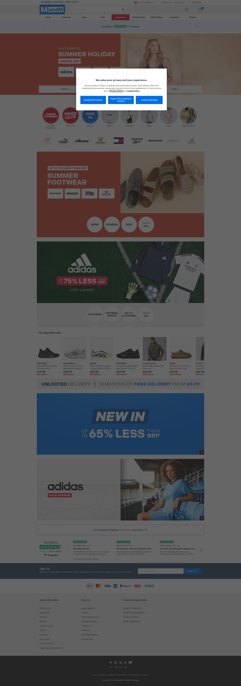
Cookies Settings (149, 100)
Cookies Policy (133, 91)
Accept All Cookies (93, 100)
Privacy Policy (116, 91)
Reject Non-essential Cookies (121, 100)
